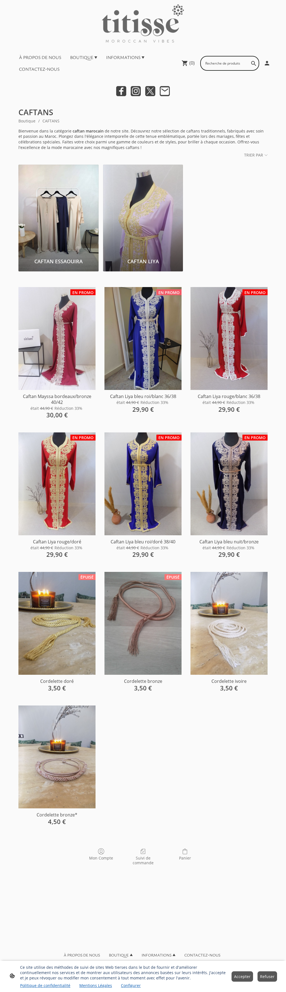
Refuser (267, 976)
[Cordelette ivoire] (229, 623)
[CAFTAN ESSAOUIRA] (58, 209)
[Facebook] (121, 91)
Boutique (26, 121)
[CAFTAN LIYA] (143, 209)
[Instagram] (136, 91)
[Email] (165, 91)
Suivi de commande (143, 860)
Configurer (131, 985)
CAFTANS (50, 121)
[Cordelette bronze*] (57, 756)
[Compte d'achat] (267, 63)
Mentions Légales (95, 985)
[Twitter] (150, 91)
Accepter (242, 976)
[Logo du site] (143, 23)
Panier (185, 858)
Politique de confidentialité (45, 985)
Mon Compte (101, 858)
